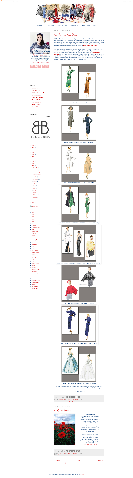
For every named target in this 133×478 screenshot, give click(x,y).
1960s (33, 220)
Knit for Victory (35, 252)
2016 (33, 154)
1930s (59, 401)
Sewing (68, 401)
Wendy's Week (35, 288)
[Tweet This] (70, 397)
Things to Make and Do (75, 401)
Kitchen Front (50, 25)
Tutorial (33, 277)
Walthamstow (35, 286)
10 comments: (76, 399)
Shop (94, 25)
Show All (48, 110)
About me (34, 223)
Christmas (34, 233)
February (35, 195)
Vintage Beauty (35, 282)
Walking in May (36, 90)
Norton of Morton (36, 104)
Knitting (33, 254)
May (34, 188)
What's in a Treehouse (37, 97)
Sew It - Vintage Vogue (66, 34)
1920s (33, 212)
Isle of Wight (35, 250)
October (35, 177)
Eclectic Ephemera (36, 95)
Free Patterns (34, 244)
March (35, 192)
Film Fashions (74, 25)
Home (79, 460)
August (35, 181)
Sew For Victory (35, 263)
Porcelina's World (36, 99)
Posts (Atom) (63, 463)
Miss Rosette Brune (36, 102)
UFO (33, 278)
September (35, 179)
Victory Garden (62, 25)
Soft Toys (34, 267)
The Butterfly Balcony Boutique (39, 275)
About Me (39, 25)
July (34, 183)
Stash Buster (34, 271)
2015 (33, 156)
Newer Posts (57, 460)
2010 (33, 200)
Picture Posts (86, 25)
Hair (33, 246)
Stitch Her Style (35, 273)
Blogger (82, 474)
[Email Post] (82, 399)
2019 (33, 150)
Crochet (33, 235)
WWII (33, 284)
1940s (62, 401)
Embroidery (34, 239)
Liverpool (34, 256)
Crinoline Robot (35, 88)
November (35, 170)
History (59, 454)
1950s (65, 401)
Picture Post (34, 258)
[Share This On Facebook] (67, 397)
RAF (33, 259)
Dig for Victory (35, 237)
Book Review (35, 231)
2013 (33, 161)
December (35, 167)
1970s (33, 222)
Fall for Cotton (35, 240)
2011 (33, 165)
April (34, 190)
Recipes (33, 261)
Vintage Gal (35, 106)
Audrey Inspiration (36, 227)
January (35, 197)
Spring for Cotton (35, 269)
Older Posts (101, 460)
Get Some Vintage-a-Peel (38, 93)
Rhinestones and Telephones (38, 109)
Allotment (34, 225)
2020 (33, 147)
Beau (33, 229)
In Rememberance (62, 410)
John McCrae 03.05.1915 (90, 444)
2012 (33, 163)
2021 (33, 145)
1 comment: (75, 453)
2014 (33, 159)
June (34, 186)
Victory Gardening (36, 280)
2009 (33, 202)
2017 (33, 152)
